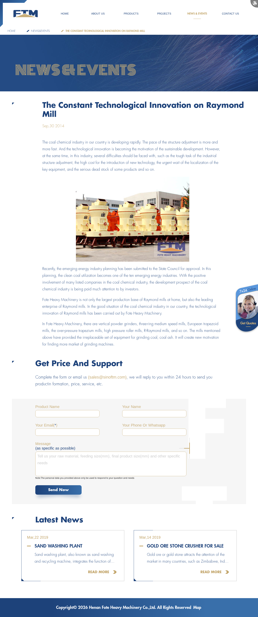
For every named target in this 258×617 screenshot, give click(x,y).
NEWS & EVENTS (197, 13)
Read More (98, 572)
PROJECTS (164, 13)
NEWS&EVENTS (40, 31)
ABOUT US (98, 13)
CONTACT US (230, 13)
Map (197, 607)
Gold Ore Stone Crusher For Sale (185, 546)
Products (131, 13)
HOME (65, 13)
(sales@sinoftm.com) (107, 377)
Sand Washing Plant (58, 546)
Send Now (58, 490)
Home (11, 31)
